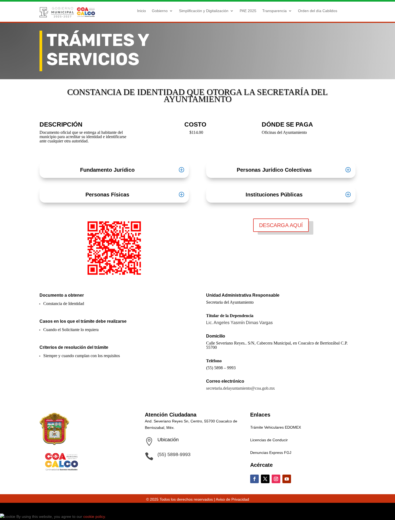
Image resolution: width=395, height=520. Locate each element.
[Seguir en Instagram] (276, 479)
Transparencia (274, 11)
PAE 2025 (248, 11)
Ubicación (168, 439)
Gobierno (160, 11)
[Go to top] (3, 508)
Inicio (141, 11)
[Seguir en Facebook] (254, 479)
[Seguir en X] (265, 479)
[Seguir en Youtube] (286, 479)
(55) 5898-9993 (174, 454)
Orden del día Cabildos (317, 11)
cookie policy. (95, 516)
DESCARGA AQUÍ (281, 225)
